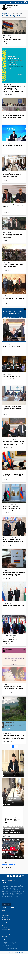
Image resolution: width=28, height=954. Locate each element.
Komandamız (6, 913)
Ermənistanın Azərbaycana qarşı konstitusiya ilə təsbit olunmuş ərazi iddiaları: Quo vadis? (13, 688)
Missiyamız (5, 910)
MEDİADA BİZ (5, 936)
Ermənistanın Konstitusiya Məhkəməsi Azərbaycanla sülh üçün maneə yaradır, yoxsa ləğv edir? (14, 574)
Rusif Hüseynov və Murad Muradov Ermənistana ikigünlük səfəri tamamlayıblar (13, 236)
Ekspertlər (5, 915)
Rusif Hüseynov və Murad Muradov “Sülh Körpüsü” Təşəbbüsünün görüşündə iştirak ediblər (13, 174)
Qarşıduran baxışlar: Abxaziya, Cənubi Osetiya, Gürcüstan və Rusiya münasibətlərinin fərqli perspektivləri (14, 737)
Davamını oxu (6, 904)
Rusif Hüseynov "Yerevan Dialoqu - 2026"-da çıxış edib (13, 146)
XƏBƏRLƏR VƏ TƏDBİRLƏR (9, 932)
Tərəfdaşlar (6, 919)
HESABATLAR (5, 927)
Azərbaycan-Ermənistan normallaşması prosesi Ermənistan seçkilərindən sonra (13, 39)
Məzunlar (5, 917)
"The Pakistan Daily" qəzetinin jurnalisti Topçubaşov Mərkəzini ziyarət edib (11, 801)
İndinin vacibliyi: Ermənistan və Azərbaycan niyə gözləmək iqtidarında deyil (12, 639)
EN (25, 2)
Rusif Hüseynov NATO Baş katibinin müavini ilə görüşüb (13, 299)
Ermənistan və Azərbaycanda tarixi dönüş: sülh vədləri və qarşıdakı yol (13, 475)
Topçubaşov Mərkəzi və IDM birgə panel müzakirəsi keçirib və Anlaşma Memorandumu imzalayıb (13, 829)
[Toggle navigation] (25, 7)
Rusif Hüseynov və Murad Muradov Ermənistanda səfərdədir (13, 265)
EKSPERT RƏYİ (6, 929)
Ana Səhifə (5, 13)
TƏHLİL (4, 925)
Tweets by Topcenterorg (8, 864)
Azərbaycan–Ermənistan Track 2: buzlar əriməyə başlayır (12, 377)
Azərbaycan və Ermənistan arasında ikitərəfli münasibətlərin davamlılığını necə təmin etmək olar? (14, 443)
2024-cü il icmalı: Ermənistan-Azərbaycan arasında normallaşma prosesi (13, 541)
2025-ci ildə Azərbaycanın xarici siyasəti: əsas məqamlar (12, 347)
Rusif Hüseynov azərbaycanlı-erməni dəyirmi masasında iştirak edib (13, 116)
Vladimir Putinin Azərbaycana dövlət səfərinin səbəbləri (13, 606)
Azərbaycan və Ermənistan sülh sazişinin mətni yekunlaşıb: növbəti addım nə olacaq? (13, 508)
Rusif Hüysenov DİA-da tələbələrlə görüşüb (13, 205)
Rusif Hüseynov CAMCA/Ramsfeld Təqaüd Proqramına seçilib (12, 774)
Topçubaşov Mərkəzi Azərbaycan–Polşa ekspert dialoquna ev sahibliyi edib (13, 408)
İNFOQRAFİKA (6, 934)
